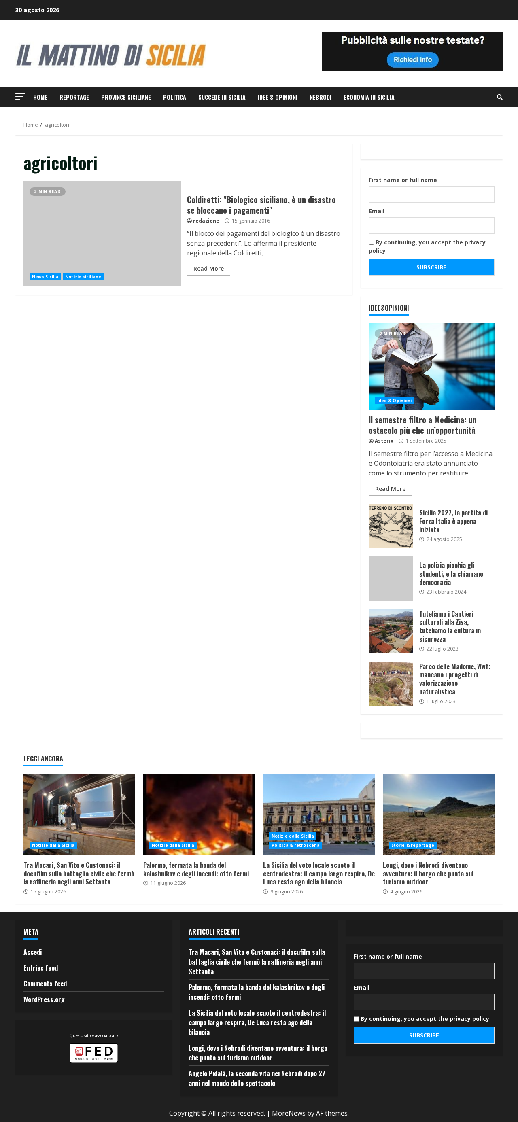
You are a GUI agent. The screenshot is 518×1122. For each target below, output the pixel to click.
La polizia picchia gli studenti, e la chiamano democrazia (391, 578)
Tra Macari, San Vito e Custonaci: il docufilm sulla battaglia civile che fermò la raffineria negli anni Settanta (79, 814)
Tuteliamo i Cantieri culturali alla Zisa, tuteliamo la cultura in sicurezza (391, 631)
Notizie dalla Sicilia (53, 845)
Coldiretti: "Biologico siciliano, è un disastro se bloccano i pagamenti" (102, 233)
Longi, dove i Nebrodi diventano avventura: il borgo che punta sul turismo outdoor (439, 814)
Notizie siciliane (83, 277)
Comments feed (45, 983)
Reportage (74, 97)
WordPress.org (44, 999)
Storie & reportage (412, 845)
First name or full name (403, 180)
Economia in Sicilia (369, 97)
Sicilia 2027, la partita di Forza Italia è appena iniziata (391, 526)
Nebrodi (320, 97)
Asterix (384, 440)
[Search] (500, 97)
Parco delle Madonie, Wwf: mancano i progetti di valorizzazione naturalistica (391, 684)
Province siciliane (126, 97)
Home (40, 97)
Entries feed (40, 968)
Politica (174, 97)
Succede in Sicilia (222, 97)
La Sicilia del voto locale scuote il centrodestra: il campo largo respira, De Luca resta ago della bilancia (319, 814)
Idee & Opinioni (277, 97)
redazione (206, 220)
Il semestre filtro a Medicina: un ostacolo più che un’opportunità (432, 366)
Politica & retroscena (296, 845)
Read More (208, 268)
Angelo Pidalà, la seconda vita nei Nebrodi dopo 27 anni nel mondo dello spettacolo (257, 1078)
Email (376, 211)
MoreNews (289, 1113)
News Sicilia (45, 277)
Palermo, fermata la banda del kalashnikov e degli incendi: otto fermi (199, 814)
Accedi (32, 952)
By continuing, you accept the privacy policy (427, 246)
